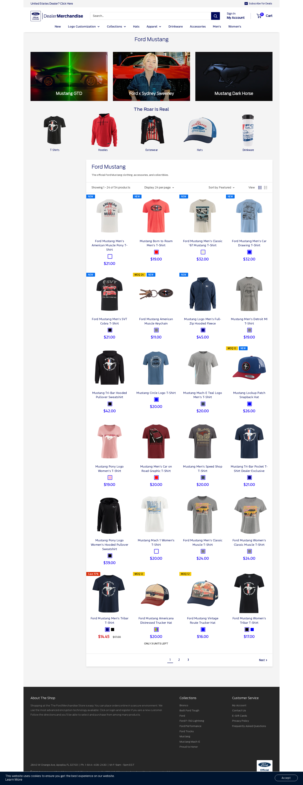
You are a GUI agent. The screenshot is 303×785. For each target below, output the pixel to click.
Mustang (185, 736)
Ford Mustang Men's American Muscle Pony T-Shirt (109, 245)
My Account (239, 705)
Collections (114, 26)
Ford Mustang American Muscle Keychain (156, 321)
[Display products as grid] (259, 187)
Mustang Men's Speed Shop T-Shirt (202, 468)
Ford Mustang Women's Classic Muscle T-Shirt (249, 542)
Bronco (184, 705)
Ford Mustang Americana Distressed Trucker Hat (156, 620)
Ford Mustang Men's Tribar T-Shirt (110, 620)
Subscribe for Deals (260, 3)
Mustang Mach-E (190, 741)
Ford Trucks (187, 731)
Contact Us (239, 710)
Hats (136, 26)
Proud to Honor (189, 746)
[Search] (215, 16)
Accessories (198, 26)
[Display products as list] (265, 187)
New (58, 26)
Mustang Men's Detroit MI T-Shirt (249, 321)
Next (262, 660)
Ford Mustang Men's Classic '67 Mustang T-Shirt (202, 243)
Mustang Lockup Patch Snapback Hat (249, 395)
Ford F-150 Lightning (192, 720)
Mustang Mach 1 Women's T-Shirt (156, 542)
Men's (217, 26)
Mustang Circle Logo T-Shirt (156, 393)
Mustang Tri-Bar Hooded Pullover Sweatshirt (109, 395)
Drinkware (176, 26)
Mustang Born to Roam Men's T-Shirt (156, 243)
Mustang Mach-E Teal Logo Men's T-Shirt (202, 395)
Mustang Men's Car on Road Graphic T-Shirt (156, 468)
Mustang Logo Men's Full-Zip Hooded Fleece (202, 321)
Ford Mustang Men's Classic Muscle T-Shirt (202, 542)
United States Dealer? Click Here (52, 3)
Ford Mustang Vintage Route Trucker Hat (202, 620)
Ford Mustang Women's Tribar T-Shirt (249, 620)
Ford (182, 715)
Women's (234, 26)
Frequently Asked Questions (249, 726)
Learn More (13, 779)
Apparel (152, 26)
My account (236, 17)
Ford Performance (190, 726)
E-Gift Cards (239, 715)
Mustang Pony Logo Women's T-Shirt (109, 468)
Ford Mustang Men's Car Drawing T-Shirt (249, 243)
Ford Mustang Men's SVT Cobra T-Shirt (109, 321)
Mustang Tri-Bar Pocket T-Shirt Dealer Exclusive (249, 468)
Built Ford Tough (189, 710)
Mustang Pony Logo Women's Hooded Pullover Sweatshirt (109, 545)
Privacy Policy (240, 720)
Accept (286, 778)
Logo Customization (82, 26)
